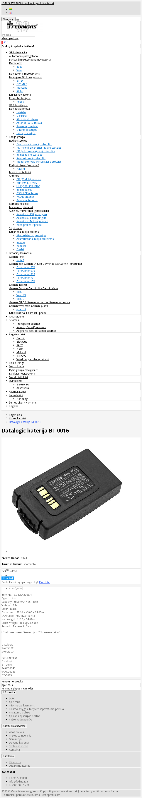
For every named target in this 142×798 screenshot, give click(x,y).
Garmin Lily (35, 288)
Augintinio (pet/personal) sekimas (36, 330)
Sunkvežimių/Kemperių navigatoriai (30, 59)
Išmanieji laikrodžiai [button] (20, 253)
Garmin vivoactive (38, 302)
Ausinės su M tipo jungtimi (32, 221)
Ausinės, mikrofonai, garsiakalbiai (29, 210)
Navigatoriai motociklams (24, 73)
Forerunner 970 (25, 270)
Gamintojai (15, 739)
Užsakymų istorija (19, 765)
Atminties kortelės (27, 119)
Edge (19, 66)
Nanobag (22, 399)
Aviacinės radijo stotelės (30, 158)
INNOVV (21, 355)
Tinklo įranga (16, 363)
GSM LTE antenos (27, 193)
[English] (10, 13)
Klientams (8, 756)
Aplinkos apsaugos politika (24, 716)
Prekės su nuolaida (20, 735)
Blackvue (21, 341)
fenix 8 (20, 260)
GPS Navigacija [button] (18, 52)
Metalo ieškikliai (18, 377)
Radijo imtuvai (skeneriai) (24, 165)
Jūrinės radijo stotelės (29, 154)
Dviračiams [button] (15, 380)
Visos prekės (16, 732)
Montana (21, 87)
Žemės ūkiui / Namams (23, 402)
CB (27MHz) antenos (28, 179)
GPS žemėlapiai (18, 105)
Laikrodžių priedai (36, 313)
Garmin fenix (16, 256)
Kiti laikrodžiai (17, 313)
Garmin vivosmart (20, 306)
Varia (19, 70)
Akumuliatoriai (17, 391)
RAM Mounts (17, 316)
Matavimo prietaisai (21, 207)
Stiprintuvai (15, 228)
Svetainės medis (18, 746)
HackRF (21, 168)
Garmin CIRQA (18, 302)
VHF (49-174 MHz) (27, 182)
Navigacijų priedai (19, 108)
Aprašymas (15, 588)
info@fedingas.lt (32, 3)
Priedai (20, 101)
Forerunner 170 (25, 281)
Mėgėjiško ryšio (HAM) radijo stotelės (39, 161)
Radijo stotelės (18, 140)
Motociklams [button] (16, 366)
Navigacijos (31, 370)
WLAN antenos (25, 196)
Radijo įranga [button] (17, 137)
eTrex (19, 80)
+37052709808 (18, 778)
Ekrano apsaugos (26, 129)
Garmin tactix (51, 263)
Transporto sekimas (28, 323)
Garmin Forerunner (70, 263)
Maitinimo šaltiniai (20, 172)
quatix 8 (21, 309)
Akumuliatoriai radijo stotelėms (35, 239)
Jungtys (20, 242)
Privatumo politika (12, 681)
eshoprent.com (51, 795)
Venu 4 (20, 292)
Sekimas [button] (14, 320)
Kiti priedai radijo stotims (24, 232)
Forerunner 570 (25, 267)
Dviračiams (15, 63)
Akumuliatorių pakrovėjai (31, 235)
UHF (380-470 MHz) (28, 186)
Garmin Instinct (18, 284)
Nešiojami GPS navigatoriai (25, 77)
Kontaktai (48, 3)
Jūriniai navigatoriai (20, 94)
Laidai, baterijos (26, 133)
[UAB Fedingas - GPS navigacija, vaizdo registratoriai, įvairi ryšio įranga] (22, 31)
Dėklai (20, 249)
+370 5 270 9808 (11, 3)
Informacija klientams (22, 705)
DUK (11, 698)
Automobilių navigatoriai (23, 56)
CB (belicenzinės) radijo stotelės (35, 151)
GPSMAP (21, 84)
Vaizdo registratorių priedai (32, 359)
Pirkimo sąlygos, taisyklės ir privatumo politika (36, 709)
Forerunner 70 (24, 277)
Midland (21, 352)
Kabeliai (21, 246)
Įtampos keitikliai (19, 203)
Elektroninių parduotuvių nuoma (20, 795)
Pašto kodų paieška (21, 719)
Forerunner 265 (25, 274)
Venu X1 (21, 295)
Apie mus (7, 685)
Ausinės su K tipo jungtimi (31, 214)
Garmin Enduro (33, 263)
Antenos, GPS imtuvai (29, 122)
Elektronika (23, 384)
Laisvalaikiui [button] (16, 395)
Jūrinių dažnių (24, 189)
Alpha (19, 91)
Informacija (9, 692)
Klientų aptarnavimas (14, 726)
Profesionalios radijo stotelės (34, 144)
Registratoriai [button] (17, 334)
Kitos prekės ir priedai (29, 224)
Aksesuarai (22, 388)
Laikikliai (21, 112)
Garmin (20, 338)
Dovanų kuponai (19, 742)
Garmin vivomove (59, 302)
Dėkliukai (21, 115)
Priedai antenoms (27, 200)
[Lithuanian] (10, 9)
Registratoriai (28, 373)
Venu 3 (20, 299)
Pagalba (13, 406)
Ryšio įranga (17, 370)
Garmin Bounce (18, 288)
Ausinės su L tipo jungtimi (31, 217)
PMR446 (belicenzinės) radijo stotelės (38, 147)
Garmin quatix (39, 306)
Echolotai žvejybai (20, 98)
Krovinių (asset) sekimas (31, 327)
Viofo (19, 348)
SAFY (19, 345)
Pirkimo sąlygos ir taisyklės (17, 688)
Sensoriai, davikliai (27, 126)
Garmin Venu (50, 288)
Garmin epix (16, 263)
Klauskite (44, 582)
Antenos (14, 175)
